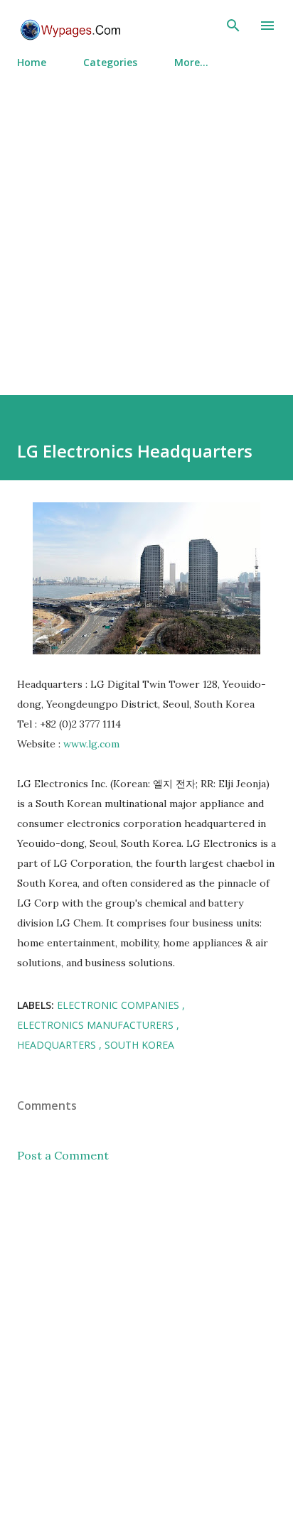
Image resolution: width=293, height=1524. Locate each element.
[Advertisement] (146, 226)
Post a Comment (63, 1155)
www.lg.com (91, 743)
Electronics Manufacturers (96, 1025)
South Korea (139, 1045)
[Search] (233, 25)
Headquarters (58, 1045)
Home (31, 62)
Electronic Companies (119, 1005)
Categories (110, 62)
